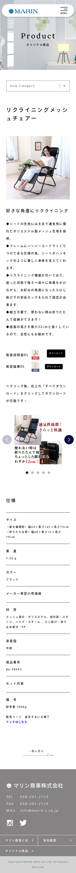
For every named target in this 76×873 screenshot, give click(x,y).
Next (67, 440)
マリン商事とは (16, 840)
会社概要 (49, 840)
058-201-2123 (34, 797)
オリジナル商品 (16, 850)
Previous (8, 440)
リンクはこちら (16, 722)
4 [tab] (43, 473)
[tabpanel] (38, 439)
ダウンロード (56, 353)
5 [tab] (49, 473)
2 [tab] (32, 473)
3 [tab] (38, 473)
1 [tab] (27, 473)
